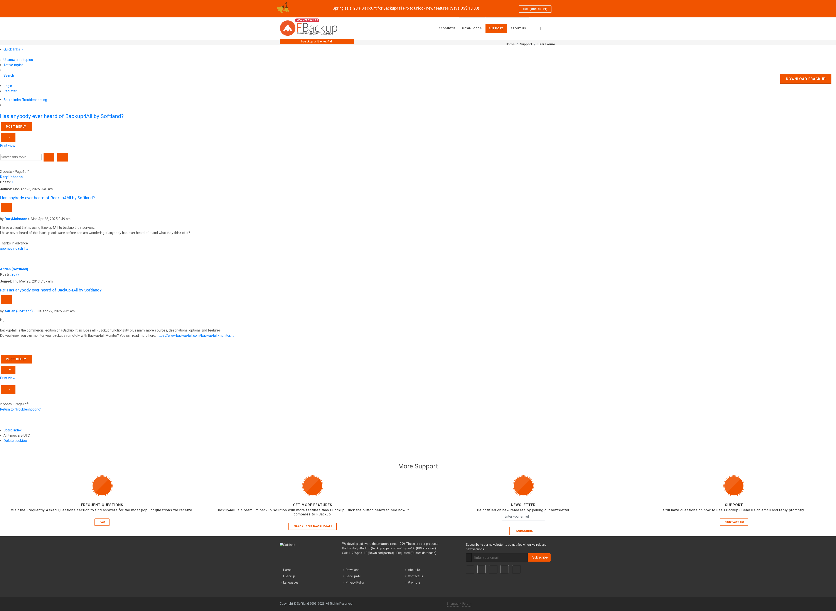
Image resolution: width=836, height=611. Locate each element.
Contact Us (734, 522)
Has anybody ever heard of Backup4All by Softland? (62, 116)
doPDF (410, 548)
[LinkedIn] (493, 569)
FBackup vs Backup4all (313, 526)
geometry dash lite (14, 248)
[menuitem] (18, 60)
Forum (466, 603)
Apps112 (361, 553)
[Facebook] (470, 569)
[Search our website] (551, 27)
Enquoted (403, 553)
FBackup (289, 576)
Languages (290, 582)
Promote (414, 582)
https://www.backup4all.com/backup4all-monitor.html (197, 335)
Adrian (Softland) (14, 269)
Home (287, 570)
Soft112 (348, 553)
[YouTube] (505, 569)
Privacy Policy (355, 582)
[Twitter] (481, 569)
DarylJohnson (11, 177)
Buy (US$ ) (535, 9)
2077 (15, 274)
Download (352, 570)
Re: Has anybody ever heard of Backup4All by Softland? (50, 290)
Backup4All (353, 576)
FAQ (102, 522)
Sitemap (452, 603)
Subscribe (523, 530)
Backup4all (349, 548)
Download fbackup (806, 79)
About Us (414, 570)
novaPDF (399, 548)
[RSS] (516, 569)
